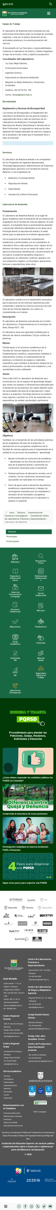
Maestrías (7, 1089)
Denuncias (7, 1119)
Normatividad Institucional (13, 1126)
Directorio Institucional (12, 1113)
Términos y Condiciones (11, 1132)
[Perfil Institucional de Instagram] (31, 1206)
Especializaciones (10, 1085)
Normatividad (9, 101)
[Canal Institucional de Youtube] (50, 1206)
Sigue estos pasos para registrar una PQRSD (25, 883)
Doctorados (8, 1092)
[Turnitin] (22, 939)
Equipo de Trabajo (11, 24)
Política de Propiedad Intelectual (31, 1136)
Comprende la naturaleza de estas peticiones (25, 814)
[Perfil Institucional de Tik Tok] (44, 1206)
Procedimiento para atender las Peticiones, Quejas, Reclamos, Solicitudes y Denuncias (28, 735)
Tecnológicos (8, 1079)
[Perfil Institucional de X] (38, 1206)
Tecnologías (11, 536)
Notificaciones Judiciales (13, 1116)
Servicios (7, 152)
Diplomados (8, 1098)
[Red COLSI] (37, 939)
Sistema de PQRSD (10, 1123)
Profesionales (12, 541)
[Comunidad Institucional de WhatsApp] (19, 1206)
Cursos (6, 1095)
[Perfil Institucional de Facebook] (25, 1206)
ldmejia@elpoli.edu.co (22, 95)
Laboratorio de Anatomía (15, 204)
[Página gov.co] (8, 4)
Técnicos (12, 531)
